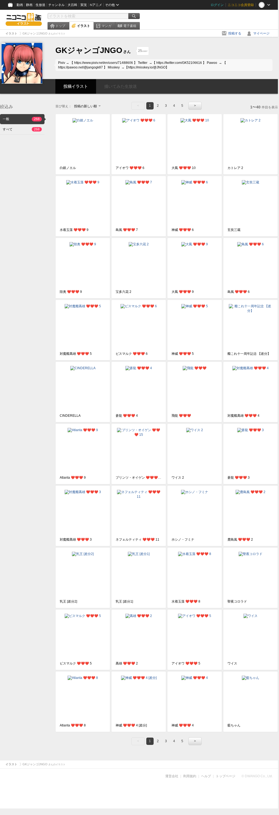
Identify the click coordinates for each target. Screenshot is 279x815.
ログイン (217, 5)
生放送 (40, 5)
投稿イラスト (76, 86)
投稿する (234, 33)
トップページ (225, 776)
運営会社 (171, 776)
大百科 (72, 5)
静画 (29, 5)
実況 (83, 5)
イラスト (83, 26)
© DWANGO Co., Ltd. (257, 776)
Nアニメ (96, 5)
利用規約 (189, 776)
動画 (20, 5)
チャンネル (56, 5)
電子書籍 (129, 26)
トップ (60, 26)
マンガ (106, 26)
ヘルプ (206, 776)
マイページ (261, 33)
